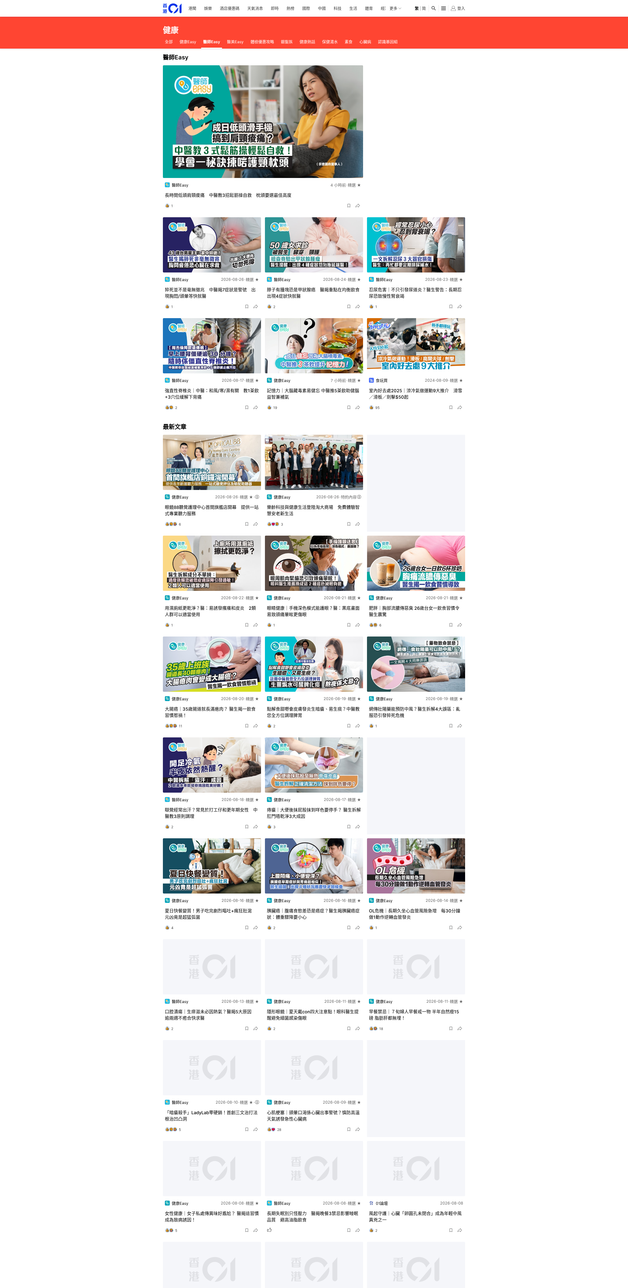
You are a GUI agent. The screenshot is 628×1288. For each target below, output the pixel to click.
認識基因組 (388, 41)
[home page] (172, 8)
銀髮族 (287, 41)
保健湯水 (330, 41)
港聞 (192, 8)
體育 (369, 8)
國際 (306, 8)
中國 (322, 8)
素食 (349, 41)
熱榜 (290, 8)
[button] (348, 205)
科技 (337, 8)
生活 (353, 8)
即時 (275, 8)
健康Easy (188, 41)
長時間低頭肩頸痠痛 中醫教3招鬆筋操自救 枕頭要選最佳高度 (228, 195)
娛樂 (208, 8)
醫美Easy (235, 41)
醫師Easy (211, 41)
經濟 (385, 8)
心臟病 (365, 41)
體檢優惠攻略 (262, 41)
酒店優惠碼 (229, 8)
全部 (169, 41)
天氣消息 (255, 8)
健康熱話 (307, 41)
